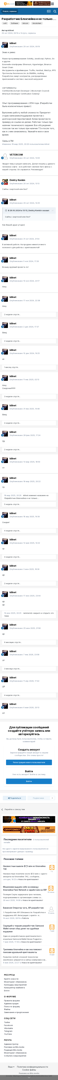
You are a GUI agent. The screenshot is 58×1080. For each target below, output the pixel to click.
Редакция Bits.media (13, 1050)
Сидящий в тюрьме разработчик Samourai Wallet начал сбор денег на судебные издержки (23, 929)
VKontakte (8, 1028)
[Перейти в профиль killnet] (5, 45)
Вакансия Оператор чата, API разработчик (23, 908)
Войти (29, 781)
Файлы (7, 1009)
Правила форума (12, 1000)
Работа (25, 918)
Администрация (11, 1003)
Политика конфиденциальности (32, 1067)
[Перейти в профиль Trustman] (51, 909)
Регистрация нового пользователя (29, 762)
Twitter (7, 1022)
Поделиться (15, 798)
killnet (11, 30)
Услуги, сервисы (28, 33)
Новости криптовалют (28, 879)
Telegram (8, 1031)
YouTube (8, 1034)
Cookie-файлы (29, 1070)
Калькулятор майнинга (14, 987)
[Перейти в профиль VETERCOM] (5, 156)
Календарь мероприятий (15, 985)
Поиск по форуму (12, 1006)
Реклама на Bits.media (14, 1047)
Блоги (6, 990)
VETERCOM (16, 154)
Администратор (11, 1044)
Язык (10, 1067)
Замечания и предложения (16, 1012)
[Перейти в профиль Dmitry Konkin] (5, 182)
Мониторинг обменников (15, 982)
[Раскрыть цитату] (6, 210)
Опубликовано (25, 46)
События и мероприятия (15, 1056)
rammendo (28, 613)
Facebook (8, 1025)
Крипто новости (11, 979)
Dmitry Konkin (17, 180)
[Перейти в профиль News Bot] (52, 867)
